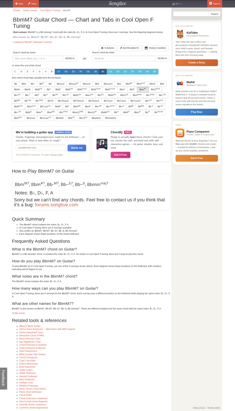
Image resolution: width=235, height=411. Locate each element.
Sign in (216, 3)
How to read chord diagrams (33, 401)
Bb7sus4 (108, 101)
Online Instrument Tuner (31, 332)
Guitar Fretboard (27, 373)
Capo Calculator (27, 360)
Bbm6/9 (60, 118)
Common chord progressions (33, 407)
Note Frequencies (28, 351)
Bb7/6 (50, 101)
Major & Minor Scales (30, 326)
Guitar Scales (26, 370)
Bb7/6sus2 (63, 101)
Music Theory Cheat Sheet (32, 389)
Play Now (196, 112)
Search (70, 58)
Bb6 (162, 84)
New (21, 4)
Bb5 (97, 84)
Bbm (24, 84)
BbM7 (77, 95)
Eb (73, 71)
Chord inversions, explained (33, 398)
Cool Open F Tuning (50, 10)
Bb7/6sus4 (78, 101)
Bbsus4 (87, 84)
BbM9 (105, 112)
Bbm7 (89, 95)
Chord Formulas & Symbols (33, 345)
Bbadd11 (96, 118)
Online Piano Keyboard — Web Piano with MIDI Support (47, 329)
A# (147, 71)
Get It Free (120, 154)
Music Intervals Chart (29, 338)
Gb (88, 71)
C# (110, 71)
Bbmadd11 (110, 118)
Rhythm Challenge (28, 385)
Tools (34, 4)
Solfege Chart (26, 382)
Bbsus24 (108, 84)
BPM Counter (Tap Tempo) (32, 354)
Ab (95, 71)
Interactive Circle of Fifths (31, 335)
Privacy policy (56, 155)
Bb (103, 71)
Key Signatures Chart (30, 342)
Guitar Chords (30, 10)
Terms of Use (199, 407)
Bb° (50, 84)
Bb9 (71, 117)
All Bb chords (18, 313)
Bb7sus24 (136, 101)
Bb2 (119, 84)
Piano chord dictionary (30, 392)
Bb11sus (31, 118)
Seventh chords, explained (32, 404)
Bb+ (33, 84)
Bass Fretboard (27, 379)
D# (117, 71)
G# (139, 71)
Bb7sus (45, 106)
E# (125, 71)
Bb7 (49, 89)
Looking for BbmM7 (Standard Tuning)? (32, 42)
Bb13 (83, 117)
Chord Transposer (28, 357)
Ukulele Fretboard (28, 376)
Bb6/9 (27, 89)
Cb (58, 71)
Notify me (76, 147)
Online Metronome (28, 363)
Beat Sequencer (27, 367)
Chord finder (25, 395)
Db (66, 71)
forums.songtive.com (56, 204)
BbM (38, 89)
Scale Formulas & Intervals (32, 348)
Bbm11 (78, 112)
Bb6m (17, 89)
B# (154, 71)
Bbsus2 (60, 84)
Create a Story (196, 62)
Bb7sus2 (121, 101)
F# (132, 71)
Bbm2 (153, 84)
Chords (16, 10)
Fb (80, 71)
